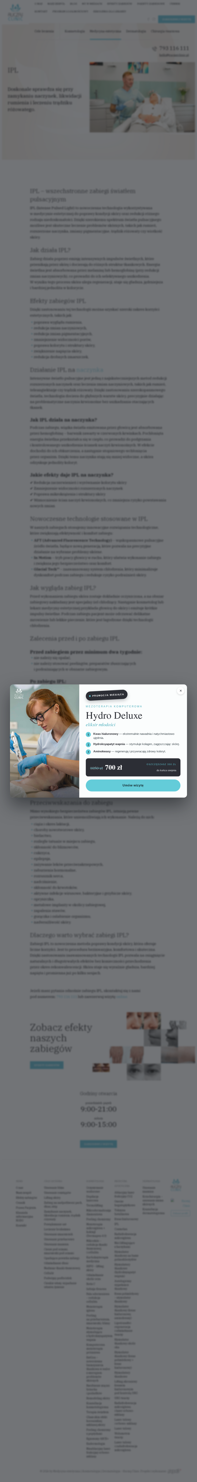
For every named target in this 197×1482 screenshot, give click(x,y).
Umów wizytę (133, 785)
